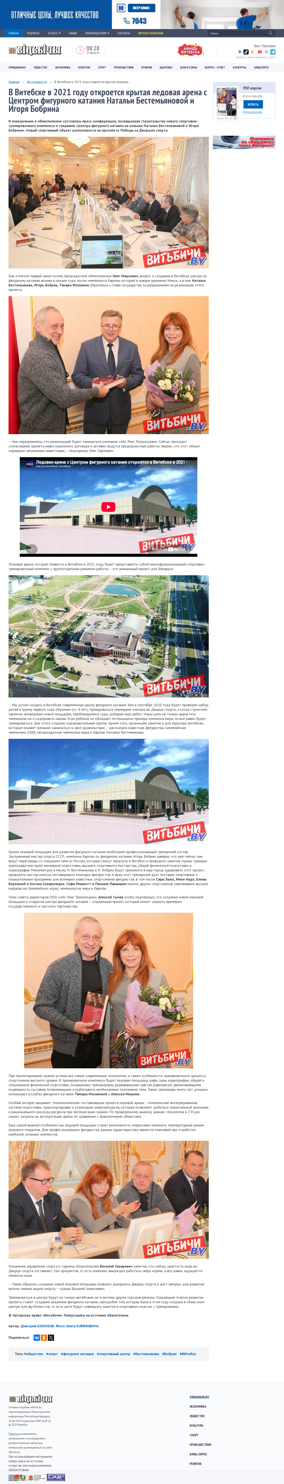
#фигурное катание (77, 1353)
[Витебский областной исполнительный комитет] (37, 1479)
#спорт (52, 1353)
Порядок (14, 1434)
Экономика (62, 67)
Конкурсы (239, 67)
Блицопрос (261, 67)
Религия (146, 67)
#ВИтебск (188, 1353)
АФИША (73, 33)
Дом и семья (188, 67)
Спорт (102, 67)
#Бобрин (169, 1353)
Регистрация (268, 46)
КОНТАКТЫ (124, 33)
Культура (84, 67)
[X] (51, 1338)
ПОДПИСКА (33, 33)
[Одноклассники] (44, 1338)
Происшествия (123, 67)
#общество (33, 1353)
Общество (40, 67)
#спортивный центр (113, 1353)
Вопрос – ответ (215, 67)
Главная (14, 82)
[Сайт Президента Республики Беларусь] (18, 1479)
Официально (17, 67)
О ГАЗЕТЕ (53, 33)
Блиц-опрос (198, 1454)
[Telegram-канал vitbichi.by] (272, 53)
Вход (257, 46)
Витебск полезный (150, 33)
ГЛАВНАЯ (14, 33)
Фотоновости (37, 82)
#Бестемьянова (146, 1353)
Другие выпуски (252, 112)
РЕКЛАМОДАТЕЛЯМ (95, 33)
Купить (253, 104)
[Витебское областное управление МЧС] (56, 1479)
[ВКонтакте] (37, 1338)
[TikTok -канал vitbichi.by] (246, 53)
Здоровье (166, 67)
